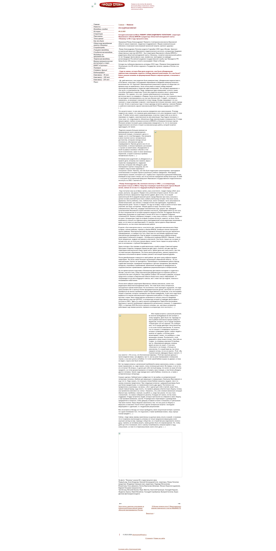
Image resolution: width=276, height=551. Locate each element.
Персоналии (98, 36)
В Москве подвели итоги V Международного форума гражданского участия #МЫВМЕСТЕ (166, 507)
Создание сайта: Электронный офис (129, 549)
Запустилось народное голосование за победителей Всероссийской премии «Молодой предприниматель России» (131, 508)
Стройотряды (99, 47)
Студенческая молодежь (103, 52)
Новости (97, 27)
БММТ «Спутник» (100, 65)
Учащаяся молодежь (101, 50)
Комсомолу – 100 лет (102, 77)
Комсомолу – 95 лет (101, 75)
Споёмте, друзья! (100, 70)
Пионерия (97, 68)
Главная (97, 24)
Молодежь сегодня (101, 29)
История (97, 31)
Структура (98, 34)
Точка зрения (98, 38)
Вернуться (149, 513)
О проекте (149, 538)
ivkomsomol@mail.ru (139, 534)
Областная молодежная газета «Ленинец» (103, 44)
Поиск (96, 82)
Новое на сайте (159, 538)
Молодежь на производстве (99, 55)
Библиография (99, 72)
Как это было (99, 41)
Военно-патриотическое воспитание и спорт (103, 62)
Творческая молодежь (102, 59)
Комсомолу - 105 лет (101, 80)
